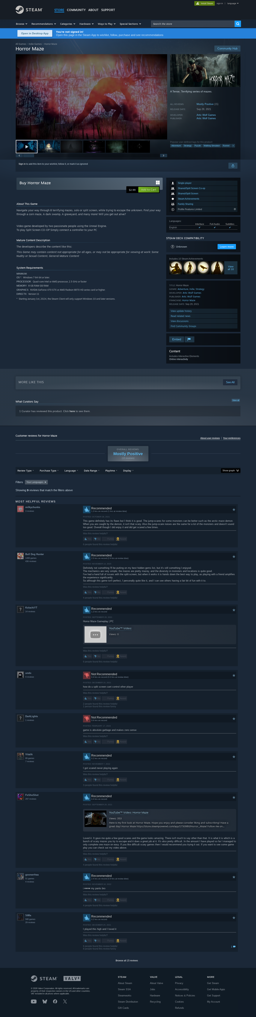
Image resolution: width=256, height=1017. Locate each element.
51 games (29, 878)
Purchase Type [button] (48, 470)
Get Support (213, 995)
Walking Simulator (212, 145)
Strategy (188, 145)
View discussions (180, 321)
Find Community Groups (183, 326)
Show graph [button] (228, 470)
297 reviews (30, 799)
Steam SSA (124, 989)
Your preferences (231, 438)
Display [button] (127, 470)
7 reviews (29, 761)
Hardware (155, 995)
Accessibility (182, 989)
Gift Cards (123, 1008)
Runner (226, 145)
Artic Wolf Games (206, 115)
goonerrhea (32, 874)
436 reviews (30, 561)
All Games (21, 44)
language (231, 3)
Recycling (155, 1001)
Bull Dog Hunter (34, 554)
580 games (30, 919)
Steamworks (124, 995)
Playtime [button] (110, 470)
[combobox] (193, 24)
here (72, 411)
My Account (213, 1001)
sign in (220, 3)
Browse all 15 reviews (127, 960)
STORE (59, 10)
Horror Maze (188, 300)
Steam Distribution (128, 1001)
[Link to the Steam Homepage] (29, 12)
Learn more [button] (227, 246)
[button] (22, 23)
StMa (28, 915)
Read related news (180, 316)
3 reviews (29, 511)
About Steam (125, 983)
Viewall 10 (231, 268)
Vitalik (29, 754)
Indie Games (35, 44)
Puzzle (198, 145)
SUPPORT (108, 10)
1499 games (31, 558)
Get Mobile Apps (216, 989)
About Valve (156, 983)
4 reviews (29, 677)
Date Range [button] (90, 470)
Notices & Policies (185, 995)
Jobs (152, 989)
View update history (181, 311)
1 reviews (29, 720)
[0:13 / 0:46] (91, 96)
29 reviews (30, 922)
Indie (192, 289)
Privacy (179, 983)
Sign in (22, 164)
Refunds (179, 1008)
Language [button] (70, 470)
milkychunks (32, 507)
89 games (29, 758)
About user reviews (210, 438)
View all (235, 400)
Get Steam (213, 983)
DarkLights (31, 716)
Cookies (179, 1001)
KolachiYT (31, 607)
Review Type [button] (24, 470)
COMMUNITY (76, 10)
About (93, 10)
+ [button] (233, 145)
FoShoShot (31, 795)
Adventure (176, 145)
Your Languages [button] (34, 482)
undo (28, 673)
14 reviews (30, 611)
